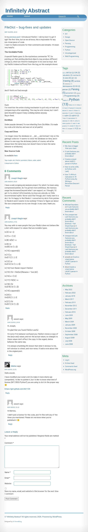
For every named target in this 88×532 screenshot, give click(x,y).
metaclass (68, 84)
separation (66, 113)
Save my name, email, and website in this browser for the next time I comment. (31, 492)
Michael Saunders (71, 205)
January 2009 (70, 325)
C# (77, 72)
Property (65, 100)
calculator (67, 75)
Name (8, 472)
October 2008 (70, 331)
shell (72, 113)
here (16, 155)
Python (30, 160)
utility (77, 121)
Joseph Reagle (17, 178)
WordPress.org (70, 370)
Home (10, 16)
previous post (14, 37)
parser (66, 89)
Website (8, 483)
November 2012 (71, 306)
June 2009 (69, 315)
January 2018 (70, 296)
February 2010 (70, 312)
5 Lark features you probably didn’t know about (72, 154)
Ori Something (17, 521)
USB (72, 121)
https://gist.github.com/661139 (17, 389)
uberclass (65, 121)
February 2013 (70, 302)
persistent (24, 160)
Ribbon (77, 110)
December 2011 (71, 309)
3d (64, 73)
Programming (70, 47)
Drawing (68, 81)
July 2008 (68, 341)
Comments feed (71, 366)
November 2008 (71, 328)
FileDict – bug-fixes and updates (28, 27)
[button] (78, 16)
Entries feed (69, 363)
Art (66, 34)
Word (78, 126)
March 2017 (69, 299)
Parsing (68, 43)
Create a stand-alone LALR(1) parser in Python (71, 161)
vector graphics (67, 123)
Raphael (72, 108)
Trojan (65, 118)
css (68, 78)
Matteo (14, 366)
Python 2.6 (72, 105)
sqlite (34, 160)
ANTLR (70, 73)
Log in (67, 360)
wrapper (71, 128)
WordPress (57, 517)
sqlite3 (39, 160)
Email (7, 478)
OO (77, 86)
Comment (9, 443)
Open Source (70, 40)
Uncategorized (70, 53)
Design (67, 37)
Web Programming (72, 56)
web (75, 123)
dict (14, 160)
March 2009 (69, 322)
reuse (71, 110)
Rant (66, 108)
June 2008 (69, 344)
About (27, 16)
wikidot (72, 126)
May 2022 (68, 289)
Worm (64, 128)
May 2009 (68, 318)
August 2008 (69, 338)
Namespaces (68, 86)
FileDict (18, 160)
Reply (8, 208)
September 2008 (71, 334)
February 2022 (70, 293)
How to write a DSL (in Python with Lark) (72, 169)
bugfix (10, 160)
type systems (72, 118)
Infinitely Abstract (27, 11)
